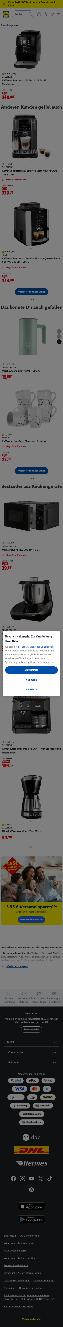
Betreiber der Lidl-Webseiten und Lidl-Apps (33, 646)
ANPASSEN (31, 679)
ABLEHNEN (31, 689)
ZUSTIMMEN (31, 670)
